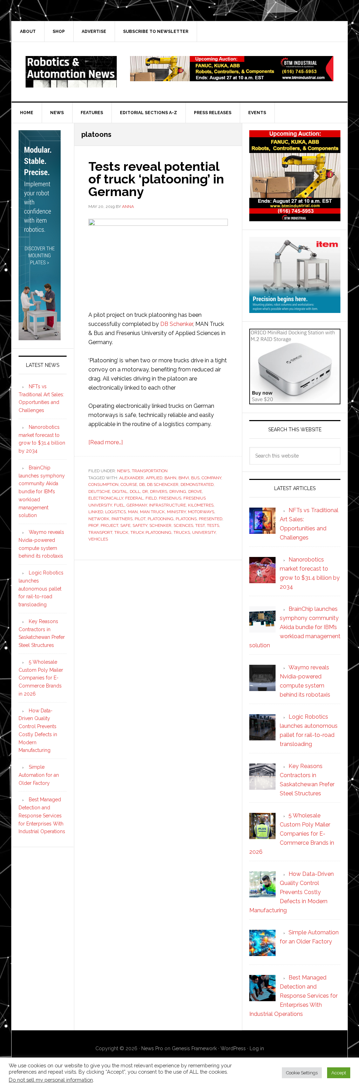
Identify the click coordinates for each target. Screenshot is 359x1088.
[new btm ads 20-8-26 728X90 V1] (231, 78)
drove (195, 491)
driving (177, 491)
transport (100, 532)
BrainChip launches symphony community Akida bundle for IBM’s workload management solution (42, 491)
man (133, 511)
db (142, 484)
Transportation (150, 470)
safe (125, 525)
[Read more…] (105, 442)
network (98, 518)
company (211, 477)
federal (134, 498)
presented (210, 518)
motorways (201, 511)
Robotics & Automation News (71, 72)
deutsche (99, 491)
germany (137, 505)
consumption (103, 484)
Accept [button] (338, 1072)
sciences (183, 525)
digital (120, 491)
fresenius (170, 498)
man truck (152, 511)
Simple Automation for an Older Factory (39, 775)
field (151, 498)
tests (213, 525)
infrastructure (167, 505)
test (200, 525)
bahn (170, 477)
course (129, 484)
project (109, 525)
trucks (182, 532)
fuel (119, 505)
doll (135, 491)
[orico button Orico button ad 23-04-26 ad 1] (294, 401)
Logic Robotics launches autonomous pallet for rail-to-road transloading (41, 588)
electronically (105, 498)
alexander (131, 477)
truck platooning (150, 532)
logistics (115, 511)
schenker (160, 525)
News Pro (152, 1048)
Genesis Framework (194, 1048)
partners (122, 518)
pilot (140, 518)
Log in (257, 1048)
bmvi (183, 477)
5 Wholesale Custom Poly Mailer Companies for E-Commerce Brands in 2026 (41, 678)
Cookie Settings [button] (302, 1072)
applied (154, 477)
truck (121, 532)
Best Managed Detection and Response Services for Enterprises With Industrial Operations (42, 815)
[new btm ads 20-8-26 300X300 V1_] (294, 218)
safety (140, 525)
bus (195, 477)
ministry (176, 511)
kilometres (201, 505)
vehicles (98, 539)
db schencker (162, 484)
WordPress (233, 1048)
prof (93, 525)
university (204, 532)
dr (145, 491)
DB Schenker (176, 324)
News (123, 470)
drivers (158, 491)
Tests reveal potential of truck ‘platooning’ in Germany (156, 179)
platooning (161, 518)
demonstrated (197, 484)
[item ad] (294, 309)
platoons (186, 518)
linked (95, 511)
